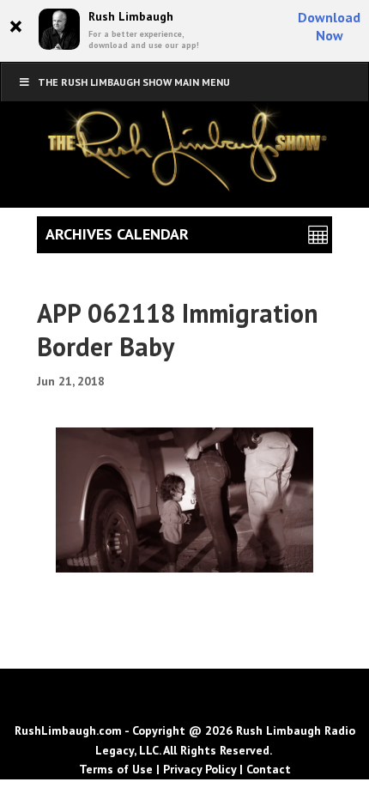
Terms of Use (116, 769)
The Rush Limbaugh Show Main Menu (134, 82)
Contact (268, 769)
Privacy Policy (199, 769)
